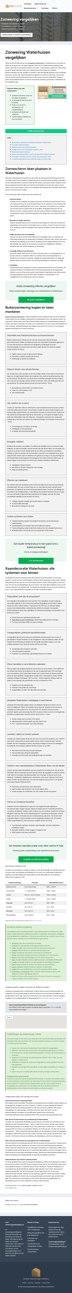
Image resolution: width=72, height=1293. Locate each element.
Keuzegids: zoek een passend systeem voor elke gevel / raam (31, 156)
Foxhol (60, 998)
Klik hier (53, 1007)
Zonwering (27, 4)
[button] (36, 131)
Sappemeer (52, 998)
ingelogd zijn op (16, 1204)
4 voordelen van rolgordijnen (32, 1239)
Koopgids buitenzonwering (20, 145)
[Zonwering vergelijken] (13, 6)
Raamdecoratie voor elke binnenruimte (24, 147)
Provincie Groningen (36, 921)
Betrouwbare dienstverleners (21, 152)
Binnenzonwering (30, 8)
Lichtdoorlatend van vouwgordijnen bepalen (34, 1245)
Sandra (19, 1185)
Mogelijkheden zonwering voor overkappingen (35, 1228)
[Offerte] (52, 92)
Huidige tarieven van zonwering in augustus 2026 (27, 149)
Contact (24, 1283)
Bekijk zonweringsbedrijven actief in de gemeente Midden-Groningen (33, 154)
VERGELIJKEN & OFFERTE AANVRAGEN (16, 35)
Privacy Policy (46, 1283)
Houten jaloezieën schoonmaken (33, 1250)
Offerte (54, 8)
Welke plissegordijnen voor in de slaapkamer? (35, 1234)
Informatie (45, 8)
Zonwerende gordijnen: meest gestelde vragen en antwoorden (31, 159)
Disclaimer (38, 1283)
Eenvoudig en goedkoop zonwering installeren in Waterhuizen (31, 142)
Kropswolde (44, 998)
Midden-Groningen (35, 1279)
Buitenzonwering (40, 4)
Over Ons (30, 1283)
